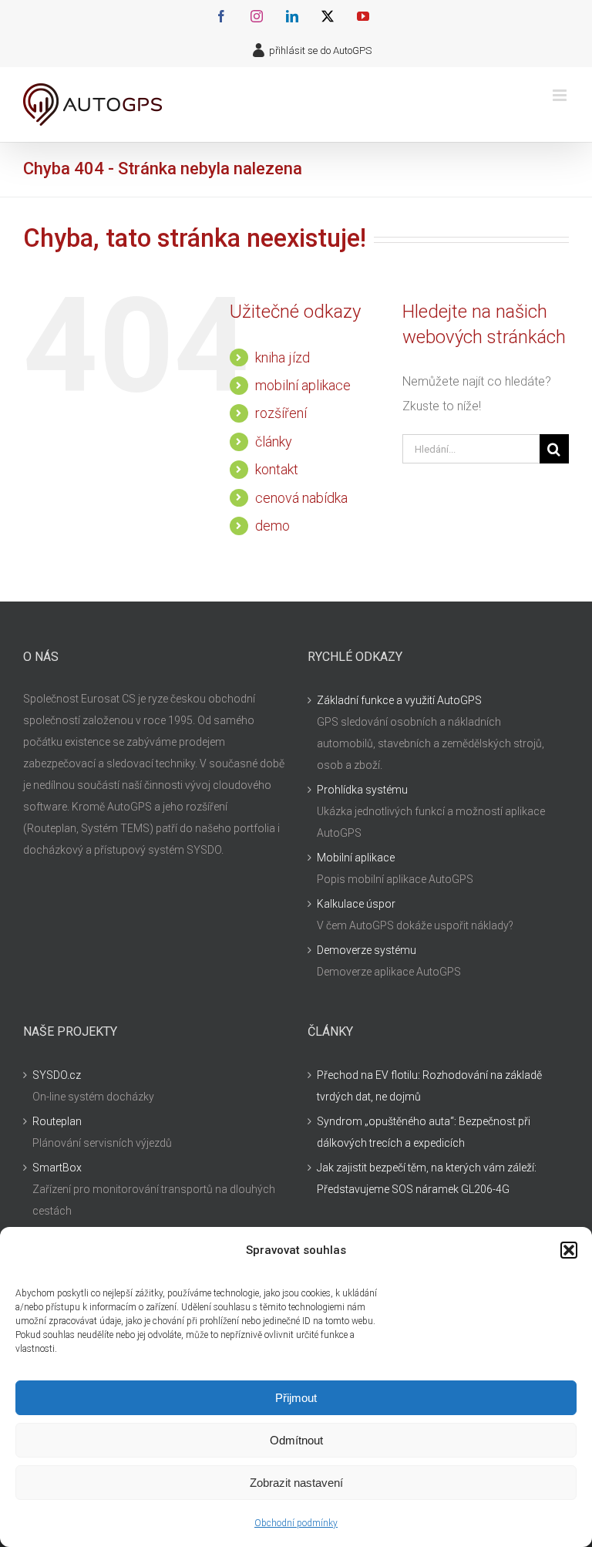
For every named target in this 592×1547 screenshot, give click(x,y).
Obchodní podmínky (296, 1523)
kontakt (276, 469)
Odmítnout (296, 1440)
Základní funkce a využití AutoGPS (399, 700)
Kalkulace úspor (356, 904)
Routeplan (57, 1121)
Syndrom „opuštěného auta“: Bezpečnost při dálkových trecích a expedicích (423, 1132)
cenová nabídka (301, 498)
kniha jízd (282, 357)
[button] (569, 1250)
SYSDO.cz (56, 1075)
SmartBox (57, 1167)
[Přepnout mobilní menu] (561, 95)
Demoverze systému (366, 950)
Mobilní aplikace (356, 857)
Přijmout (296, 1397)
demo (272, 525)
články (273, 441)
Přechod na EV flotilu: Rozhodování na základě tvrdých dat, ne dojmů (429, 1086)
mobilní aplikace (303, 385)
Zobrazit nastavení (296, 1482)
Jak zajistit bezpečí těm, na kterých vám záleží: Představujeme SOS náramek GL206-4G (426, 1178)
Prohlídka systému (362, 790)
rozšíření (281, 413)
